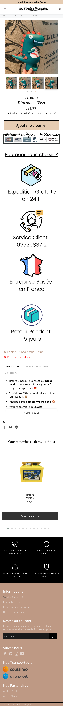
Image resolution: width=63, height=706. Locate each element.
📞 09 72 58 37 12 (13, 597)
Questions (11, 372)
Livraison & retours (35, 366)
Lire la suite (32, 412)
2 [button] (31, 91)
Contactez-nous (12, 602)
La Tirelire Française (22, 704)
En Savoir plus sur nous (16, 607)
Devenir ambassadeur (16, 612)
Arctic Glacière (11, 696)
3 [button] (35, 91)
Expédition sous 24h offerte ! (31, 2)
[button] (8, 528)
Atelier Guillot (11, 691)
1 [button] (27, 91)
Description (12, 366)
